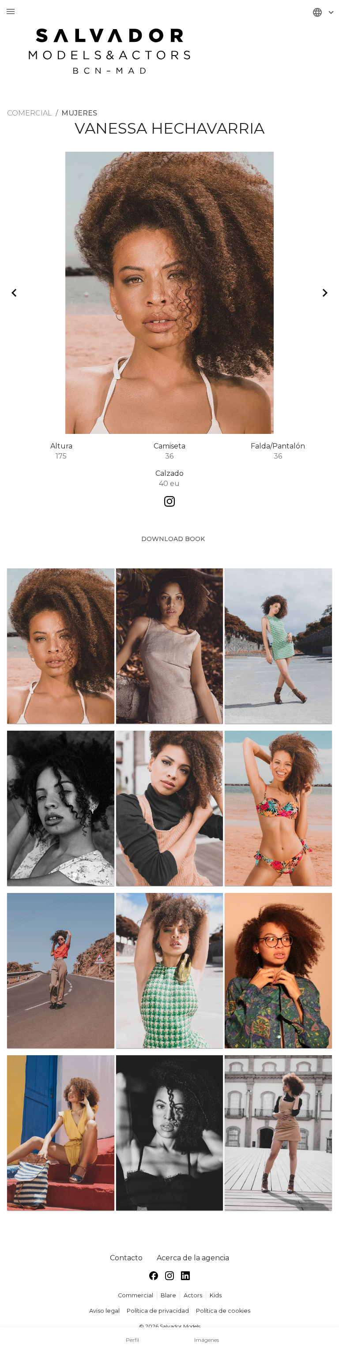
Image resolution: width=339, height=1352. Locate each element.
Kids (216, 1295)
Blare (168, 1295)
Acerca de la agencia (193, 1258)
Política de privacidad (158, 1310)
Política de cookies (223, 1310)
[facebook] (153, 1277)
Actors (193, 1295)
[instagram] (169, 1277)
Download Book (173, 539)
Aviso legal (104, 1310)
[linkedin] (185, 1277)
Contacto (126, 1258)
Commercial (135, 1295)
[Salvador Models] (109, 46)
